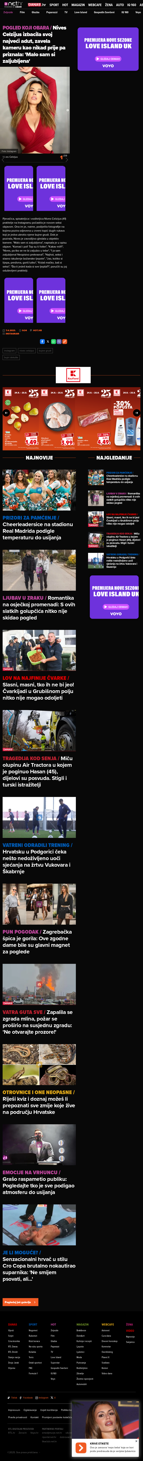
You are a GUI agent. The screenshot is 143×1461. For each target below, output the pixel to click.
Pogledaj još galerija (18, 1302)
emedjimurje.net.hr (52, 1432)
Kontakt (35, 1417)
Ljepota (80, 1346)
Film (22, 12)
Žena (109, 4)
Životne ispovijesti (85, 1378)
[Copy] (64, 341)
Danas (12, 1324)
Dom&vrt (81, 1335)
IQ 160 (131, 5)
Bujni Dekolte (11, 357)
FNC (30, 1368)
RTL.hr (11, 1432)
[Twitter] (48, 341)
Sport (54, 4)
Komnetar (106, 1346)
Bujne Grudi (45, 350)
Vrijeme (11, 1368)
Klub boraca (34, 1341)
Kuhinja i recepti (84, 1341)
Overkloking (107, 1351)
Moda (79, 1357)
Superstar (55, 1362)
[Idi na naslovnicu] (14, 8)
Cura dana (106, 1335)
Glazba (35, 12)
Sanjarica (130, 1342)
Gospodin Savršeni (104, 12)
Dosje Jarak (13, 1362)
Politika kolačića (69, 1410)
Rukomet (33, 1335)
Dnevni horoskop (110, 1341)
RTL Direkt (13, 1351)
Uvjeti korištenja (49, 1410)
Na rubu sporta (35, 1346)
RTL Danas (13, 1346)
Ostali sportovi (35, 1362)
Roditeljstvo (82, 1368)
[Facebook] (42, 341)
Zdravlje (80, 1373)
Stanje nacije (14, 1357)
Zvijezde (8, 12)
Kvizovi (105, 1368)
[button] (6, 413)
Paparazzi (52, 12)
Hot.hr (37, 330)
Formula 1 (33, 1373)
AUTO (120, 5)
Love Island (80, 12)
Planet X (105, 1357)
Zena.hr (23, 1432)
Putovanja (81, 1362)
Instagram (9, 350)
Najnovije (130, 1336)
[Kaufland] (71, 375)
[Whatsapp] (53, 341)
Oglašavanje (30, 1410)
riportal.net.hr (49, 1437)
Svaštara (105, 1362)
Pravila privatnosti (17, 1417)
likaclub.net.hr (49, 1441)
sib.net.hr (71, 1432)
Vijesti (11, 1330)
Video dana (107, 1373)
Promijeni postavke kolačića (57, 1417)
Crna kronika (14, 1341)
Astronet (106, 1330)
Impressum (14, 1410)
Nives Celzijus (27, 350)
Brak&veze (81, 1330)
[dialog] (105, 1429)
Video (130, 1330)
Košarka (32, 1351)
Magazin (78, 4)
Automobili (82, 1384)
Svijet (10, 1335)
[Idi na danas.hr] (37, 4)
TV (66, 12)
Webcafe (95, 4)
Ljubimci (80, 1351)
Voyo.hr (34, 1432)
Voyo (138, 12)
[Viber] (59, 341)
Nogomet (33, 1330)
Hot (65, 4)
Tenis (31, 1357)
